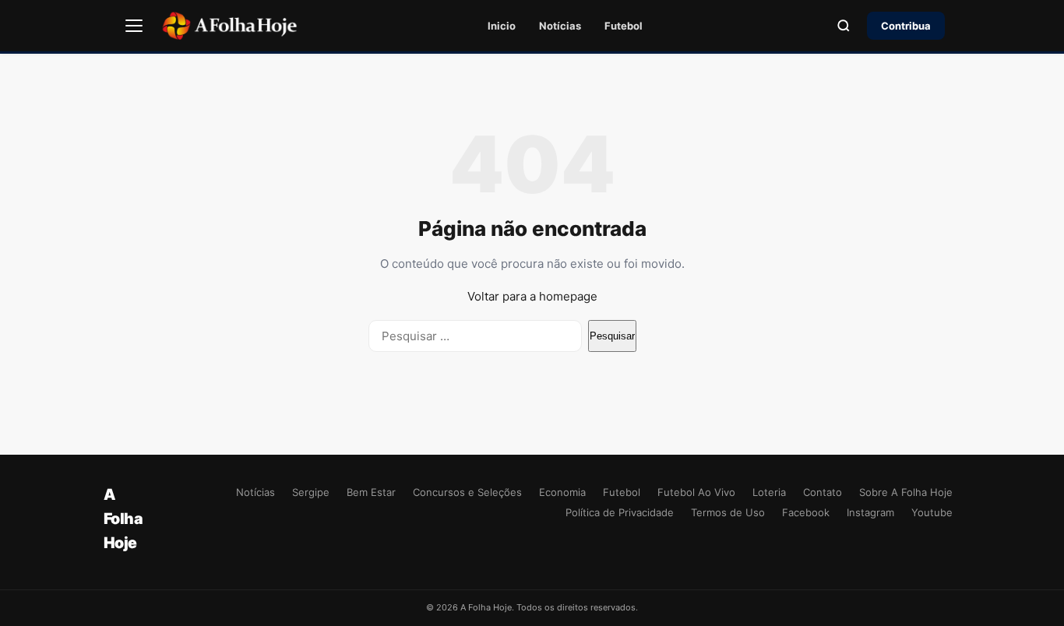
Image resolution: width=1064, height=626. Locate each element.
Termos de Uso (728, 512)
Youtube (932, 512)
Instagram (870, 512)
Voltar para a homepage (532, 296)
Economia (562, 492)
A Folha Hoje (123, 518)
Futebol (623, 25)
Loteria (769, 492)
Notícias (560, 25)
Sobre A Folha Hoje (906, 492)
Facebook (806, 512)
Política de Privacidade (619, 512)
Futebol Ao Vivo (696, 492)
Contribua (906, 25)
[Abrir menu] (134, 25)
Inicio (502, 25)
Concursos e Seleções (467, 492)
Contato (822, 492)
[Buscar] (844, 26)
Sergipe (310, 492)
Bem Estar (371, 492)
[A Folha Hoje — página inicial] (229, 25)
